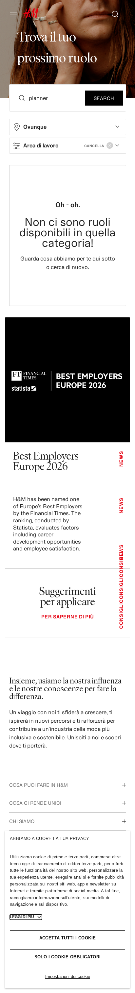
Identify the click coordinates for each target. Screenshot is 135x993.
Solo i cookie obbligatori (67, 956)
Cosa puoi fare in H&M (38, 785)
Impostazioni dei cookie (67, 976)
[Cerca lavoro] (112, 14)
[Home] (30, 16)
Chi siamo (21, 821)
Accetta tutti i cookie (67, 937)
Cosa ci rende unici (35, 803)
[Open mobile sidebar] (16, 14)
